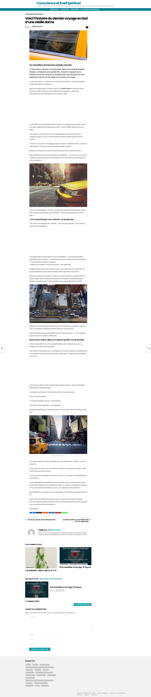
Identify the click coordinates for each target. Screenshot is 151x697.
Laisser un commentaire (82, 604)
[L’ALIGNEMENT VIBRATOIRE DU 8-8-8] (41, 557)
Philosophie (75, 9)
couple (46, 670)
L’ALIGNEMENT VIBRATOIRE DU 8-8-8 (40, 570)
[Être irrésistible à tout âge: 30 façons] (75, 556)
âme (38, 685)
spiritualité (30, 685)
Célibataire (30, 672)
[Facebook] (33, 512)
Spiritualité (54, 9)
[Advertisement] (58, 109)
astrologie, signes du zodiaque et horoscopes (40, 667)
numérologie (31, 675)
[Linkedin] (52, 512)
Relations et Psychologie (78, 564)
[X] (39, 512)
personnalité (41, 675)
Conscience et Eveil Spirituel (58, 3)
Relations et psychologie (90, 9)
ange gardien (45, 664)
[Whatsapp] (64, 512)
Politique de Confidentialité (117, 693)
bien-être (30, 670)
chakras (38, 670)
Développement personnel (45, 672)
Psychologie (30, 678)
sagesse (29, 683)
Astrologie (65, 9)
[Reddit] (45, 512)
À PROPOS (80, 695)
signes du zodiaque (41, 683)
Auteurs (87, 695)
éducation (46, 685)
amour (36, 664)
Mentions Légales (102, 693)
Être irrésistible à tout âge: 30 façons (75, 567)
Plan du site (94, 695)
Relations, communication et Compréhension (40, 680)
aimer (29, 664)
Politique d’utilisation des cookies (86, 693)
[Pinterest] (58, 512)
